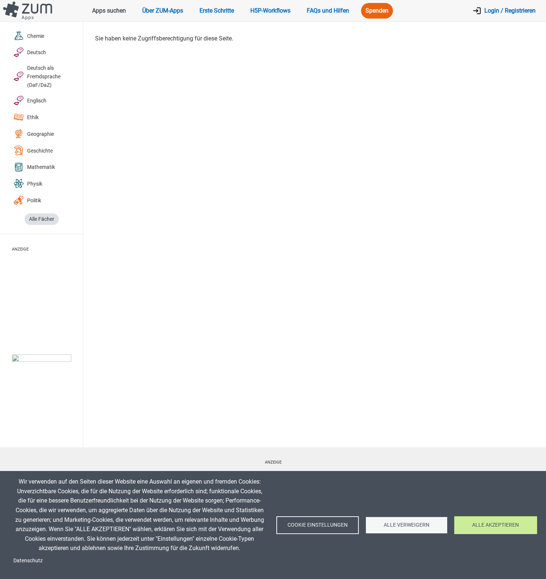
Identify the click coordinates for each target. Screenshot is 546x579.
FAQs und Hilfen (328, 10)
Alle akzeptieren (495, 525)
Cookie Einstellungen (317, 525)
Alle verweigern (406, 525)
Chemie (35, 36)
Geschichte (40, 151)
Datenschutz (28, 560)
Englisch (36, 101)
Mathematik (41, 167)
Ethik (33, 117)
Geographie (40, 134)
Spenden (377, 10)
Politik (34, 200)
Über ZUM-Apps (162, 10)
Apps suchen (109, 10)
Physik (34, 184)
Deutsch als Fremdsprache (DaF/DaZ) (44, 76)
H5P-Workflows (270, 10)
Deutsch (36, 52)
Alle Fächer (41, 219)
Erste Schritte (216, 10)
